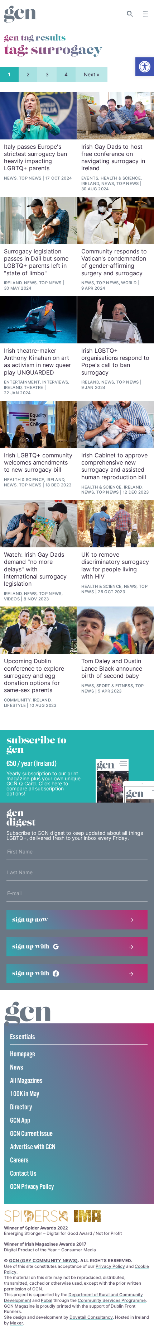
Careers (19, 1160)
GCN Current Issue (31, 1133)
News (16, 1067)
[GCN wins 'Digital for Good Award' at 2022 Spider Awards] (36, 1216)
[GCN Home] (20, 14)
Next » (92, 74)
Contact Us (23, 1173)
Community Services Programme (112, 1300)
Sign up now (30, 920)
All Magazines (26, 1080)
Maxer (16, 1323)
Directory (21, 1107)
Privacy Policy (110, 1266)
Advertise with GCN (33, 1147)
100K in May (24, 1094)
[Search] (130, 14)
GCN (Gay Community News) (43, 1260)
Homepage (22, 1054)
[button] (144, 66)
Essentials (22, 1037)
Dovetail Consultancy (91, 1317)
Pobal (46, 1300)
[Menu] (146, 14)
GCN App (20, 1120)
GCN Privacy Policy (32, 1187)
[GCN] (28, 1021)
